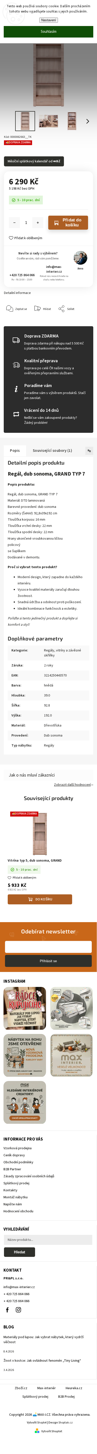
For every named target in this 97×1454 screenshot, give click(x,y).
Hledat (19, 1252)
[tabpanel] (39, 859)
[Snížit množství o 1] (14, 222)
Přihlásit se (48, 961)
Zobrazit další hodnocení (72, 784)
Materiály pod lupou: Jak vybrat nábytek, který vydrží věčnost (43, 1340)
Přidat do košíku (72, 222)
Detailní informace (17, 292)
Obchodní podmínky (18, 1162)
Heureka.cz (74, 1388)
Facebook (7, 1310)
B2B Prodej (66, 1396)
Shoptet (42, 1422)
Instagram (18, 1310)
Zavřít (81, 324)
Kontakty (10, 1190)
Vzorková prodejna (17, 1148)
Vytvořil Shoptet (51, 1431)
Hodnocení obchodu (18, 1211)
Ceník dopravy (14, 1155)
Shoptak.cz (65, 1422)
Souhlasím (48, 31)
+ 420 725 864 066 (16, 1294)
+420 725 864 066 (22, 275)
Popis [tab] (15, 450)
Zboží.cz (21, 1388)
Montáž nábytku (15, 1197)
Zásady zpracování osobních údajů (28, 1176)
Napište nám (12, 1204)
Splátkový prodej (16, 1183)
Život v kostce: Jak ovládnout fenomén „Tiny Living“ (42, 1360)
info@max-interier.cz (54, 269)
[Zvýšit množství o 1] (37, 222)
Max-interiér (46, 1388)
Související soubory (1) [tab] (52, 450)
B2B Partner (12, 1169)
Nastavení (48, 20)
